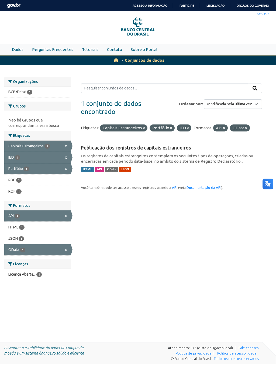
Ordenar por (190, 104)
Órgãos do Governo (253, 6)
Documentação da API (204, 187)
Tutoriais (90, 49)
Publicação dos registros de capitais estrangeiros (136, 147)
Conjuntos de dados (144, 60)
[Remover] (144, 128)
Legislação (215, 6)
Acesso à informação (150, 6)
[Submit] (255, 88)
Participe (187, 6)
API (99, 169)
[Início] (116, 60)
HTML (87, 169)
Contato (114, 49)
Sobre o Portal (144, 49)
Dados (17, 49)
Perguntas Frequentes (52, 49)
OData (111, 169)
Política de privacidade (194, 353)
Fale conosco (249, 348)
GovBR (13, 5)
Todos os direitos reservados (236, 358)
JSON (125, 169)
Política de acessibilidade (237, 353)
